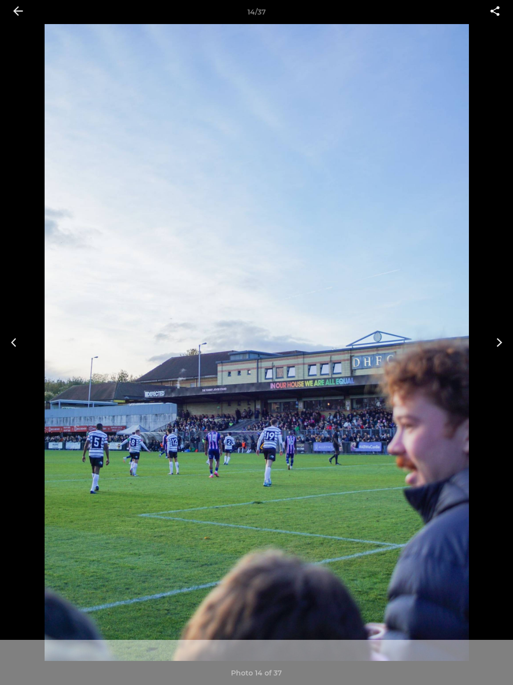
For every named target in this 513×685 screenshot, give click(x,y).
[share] (495, 12)
